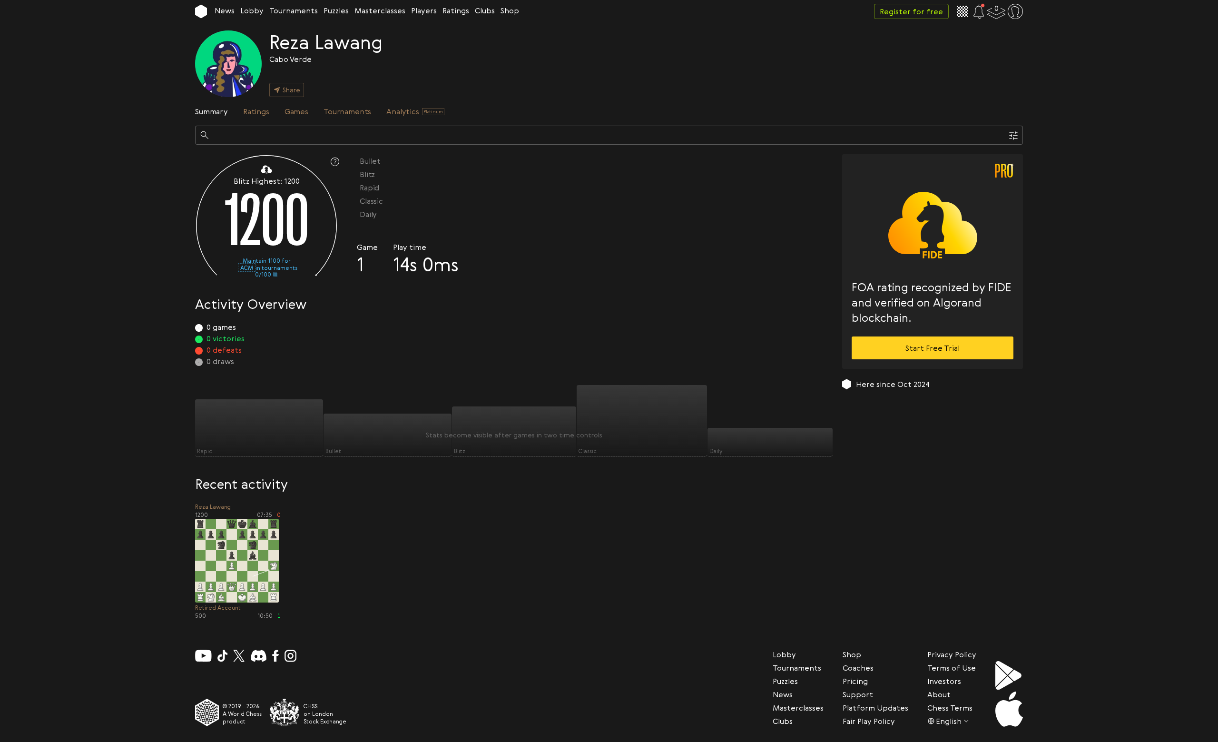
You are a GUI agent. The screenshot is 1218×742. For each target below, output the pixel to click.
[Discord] (258, 656)
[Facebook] (275, 656)
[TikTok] (222, 656)
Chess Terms (949, 707)
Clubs (485, 10)
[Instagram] (290, 656)
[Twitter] (239, 656)
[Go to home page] (201, 11)
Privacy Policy (951, 654)
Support (858, 694)
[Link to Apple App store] (1009, 709)
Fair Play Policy (869, 721)
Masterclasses (379, 10)
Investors (944, 681)
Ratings (455, 10)
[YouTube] (203, 656)
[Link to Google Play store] (1009, 675)
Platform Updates (875, 707)
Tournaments (293, 10)
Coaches (858, 668)
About (939, 694)
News (225, 10)
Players (424, 10)
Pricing (855, 681)
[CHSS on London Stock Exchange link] (284, 712)
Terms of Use (951, 668)
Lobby (252, 10)
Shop (510, 10)
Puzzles (336, 10)
